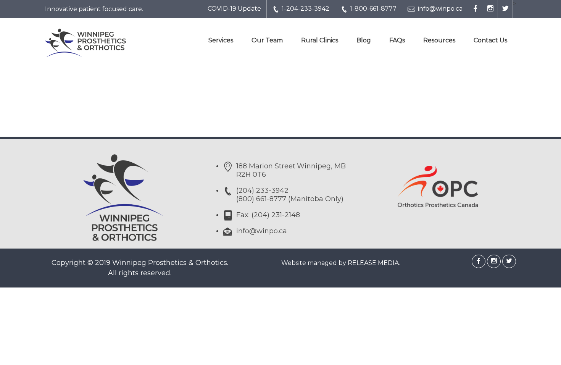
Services (220, 40)
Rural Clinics (319, 40)
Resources (439, 40)
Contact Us (490, 40)
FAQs (397, 40)
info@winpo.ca (440, 8)
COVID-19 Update (234, 8)
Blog (363, 40)
